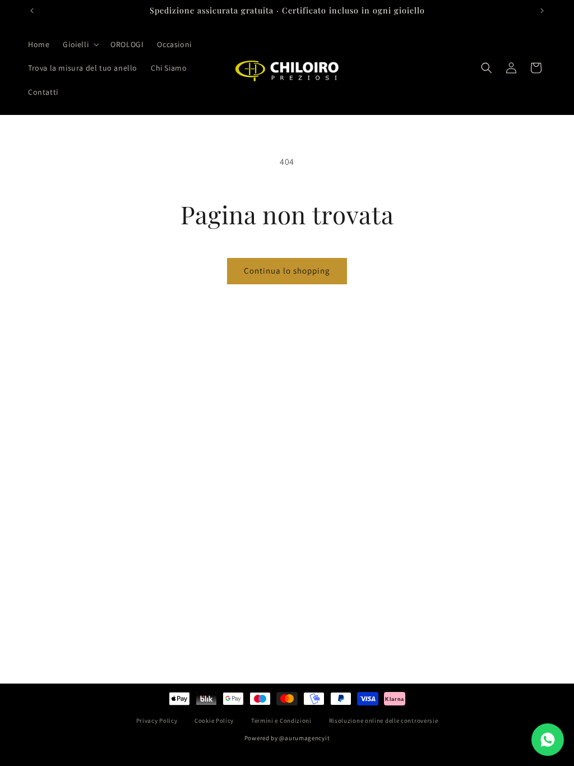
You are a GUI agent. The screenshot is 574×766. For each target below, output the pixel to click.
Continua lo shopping (287, 270)
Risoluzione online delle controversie (383, 721)
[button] (80, 44)
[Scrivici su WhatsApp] (547, 739)
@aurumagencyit (304, 738)
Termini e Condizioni (281, 721)
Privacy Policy (157, 721)
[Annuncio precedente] (32, 10)
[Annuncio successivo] (542, 10)
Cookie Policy (214, 721)
